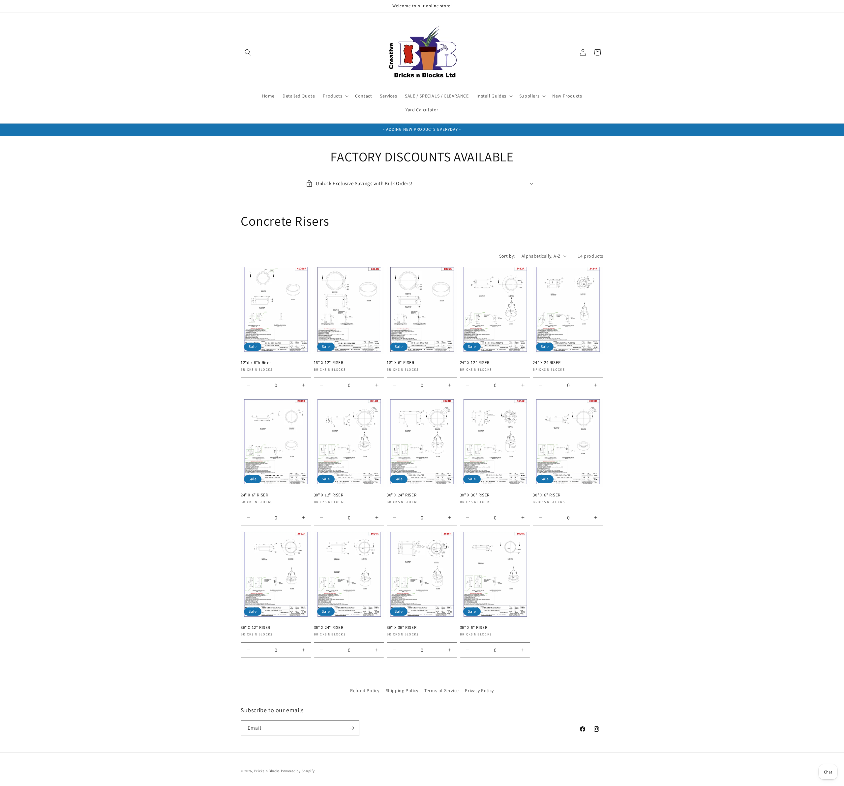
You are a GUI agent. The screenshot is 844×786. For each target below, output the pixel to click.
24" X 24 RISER (546, 362)
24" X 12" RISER (475, 362)
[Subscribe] (352, 728)
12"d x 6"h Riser (256, 362)
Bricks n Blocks (267, 771)
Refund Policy (364, 690)
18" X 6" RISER (400, 362)
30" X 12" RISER (329, 495)
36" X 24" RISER (329, 627)
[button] (248, 52)
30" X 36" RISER (475, 495)
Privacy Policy (479, 690)
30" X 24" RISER (401, 495)
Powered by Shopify (298, 771)
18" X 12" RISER (329, 362)
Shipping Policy (402, 690)
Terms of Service (441, 690)
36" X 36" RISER (401, 627)
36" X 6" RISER (473, 627)
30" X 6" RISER (546, 495)
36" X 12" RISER (255, 627)
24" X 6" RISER (254, 495)
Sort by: (507, 256)
